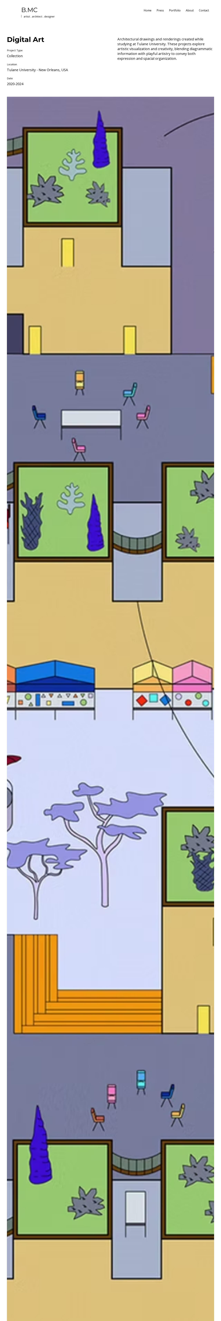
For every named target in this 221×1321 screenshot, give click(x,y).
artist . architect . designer (39, 16)
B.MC (29, 10)
